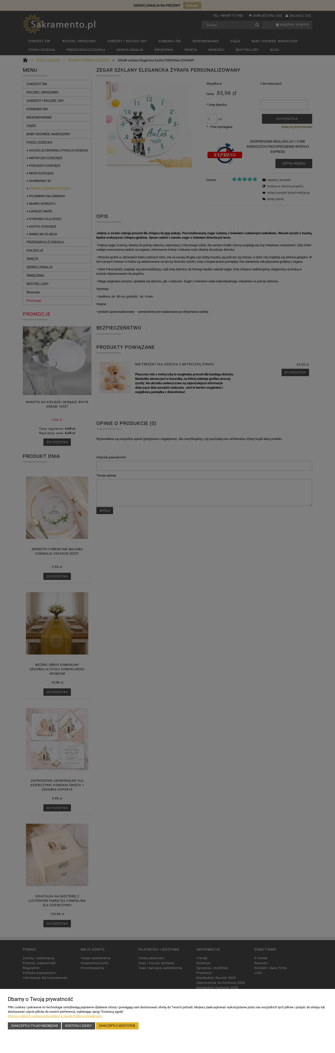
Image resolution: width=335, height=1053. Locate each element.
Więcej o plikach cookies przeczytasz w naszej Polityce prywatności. (55, 1016)
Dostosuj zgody (78, 1025)
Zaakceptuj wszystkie (117, 1025)
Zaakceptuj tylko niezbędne (34, 1025)
